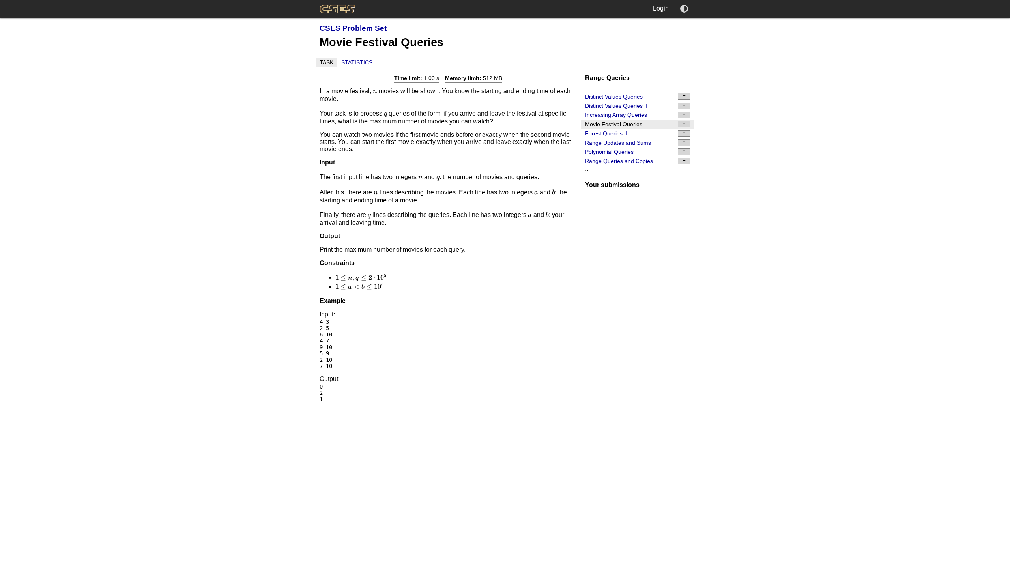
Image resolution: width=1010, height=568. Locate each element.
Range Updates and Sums (618, 143)
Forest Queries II (606, 133)
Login (661, 8)
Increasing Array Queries (616, 115)
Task (326, 62)
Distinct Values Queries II (616, 106)
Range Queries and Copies (619, 161)
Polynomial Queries (609, 152)
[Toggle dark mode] (684, 8)
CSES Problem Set (353, 28)
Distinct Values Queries (614, 96)
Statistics (356, 62)
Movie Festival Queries (613, 124)
